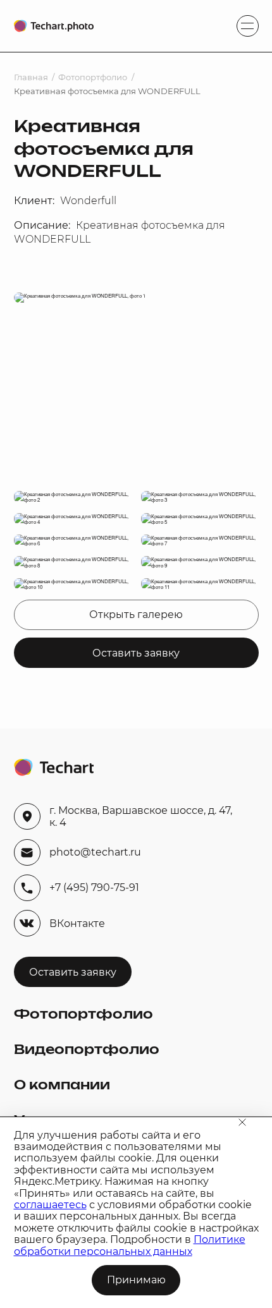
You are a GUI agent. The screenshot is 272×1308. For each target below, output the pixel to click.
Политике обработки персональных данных (129, 1245)
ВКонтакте (77, 923)
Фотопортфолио (92, 77)
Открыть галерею (136, 615)
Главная (31, 77)
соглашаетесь (50, 1205)
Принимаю (136, 1280)
